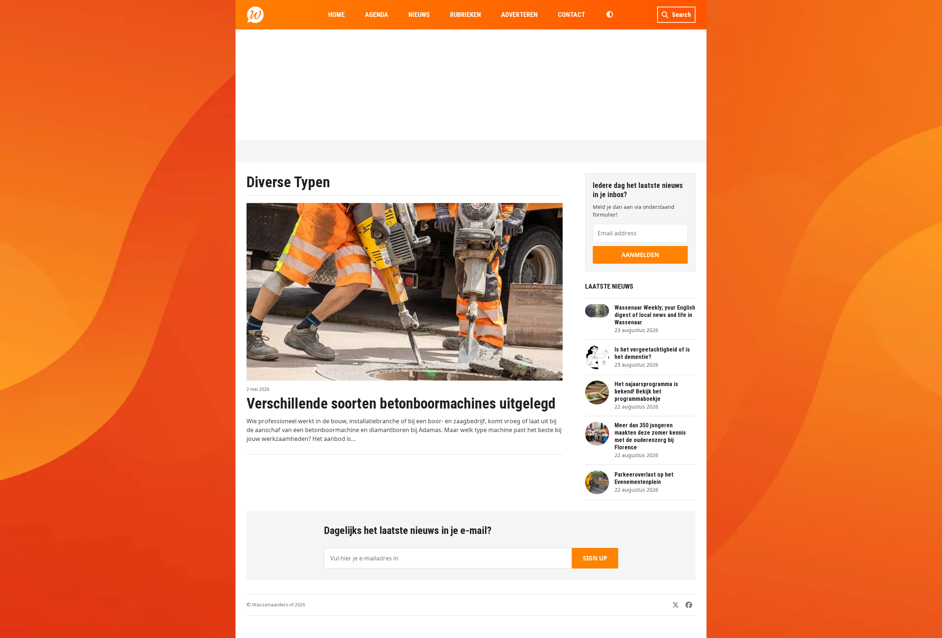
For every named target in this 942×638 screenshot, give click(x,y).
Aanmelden (640, 255)
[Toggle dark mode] (609, 14)
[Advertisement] (471, 84)
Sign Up (595, 558)
